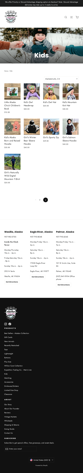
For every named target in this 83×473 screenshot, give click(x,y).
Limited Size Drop (11, 390)
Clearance (8, 394)
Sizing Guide (9, 429)
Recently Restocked (11, 345)
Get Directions (12, 282)
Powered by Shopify (42, 465)
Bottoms (7, 357)
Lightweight (8, 353)
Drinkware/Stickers (11, 386)
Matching (7, 378)
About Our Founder (11, 408)
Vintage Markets (10, 417)
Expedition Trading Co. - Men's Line (18, 370)
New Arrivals (9, 341)
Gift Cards (8, 337)
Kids (6, 374)
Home (6, 71)
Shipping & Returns (11, 425)
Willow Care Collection (13, 366)
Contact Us (8, 433)
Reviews (7, 412)
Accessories (8, 382)
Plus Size (7, 362)
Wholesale (8, 421)
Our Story (8, 404)
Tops (6, 349)
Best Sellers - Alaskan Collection (16, 333)
